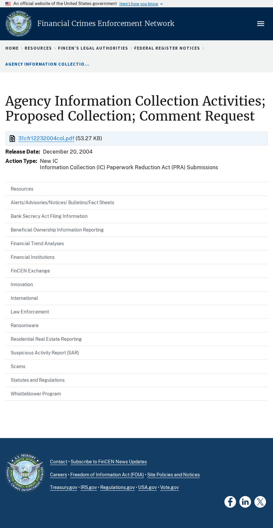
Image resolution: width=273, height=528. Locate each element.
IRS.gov (89, 487)
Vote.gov (169, 487)
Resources (38, 48)
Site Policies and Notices (173, 474)
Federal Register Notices (167, 48)
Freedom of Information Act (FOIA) (107, 474)
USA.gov (147, 487)
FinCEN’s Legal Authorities (93, 48)
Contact (58, 461)
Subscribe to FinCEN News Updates (109, 461)
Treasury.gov (63, 487)
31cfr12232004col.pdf (46, 138)
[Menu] (261, 24)
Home (12, 48)
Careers (58, 474)
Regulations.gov (117, 487)
